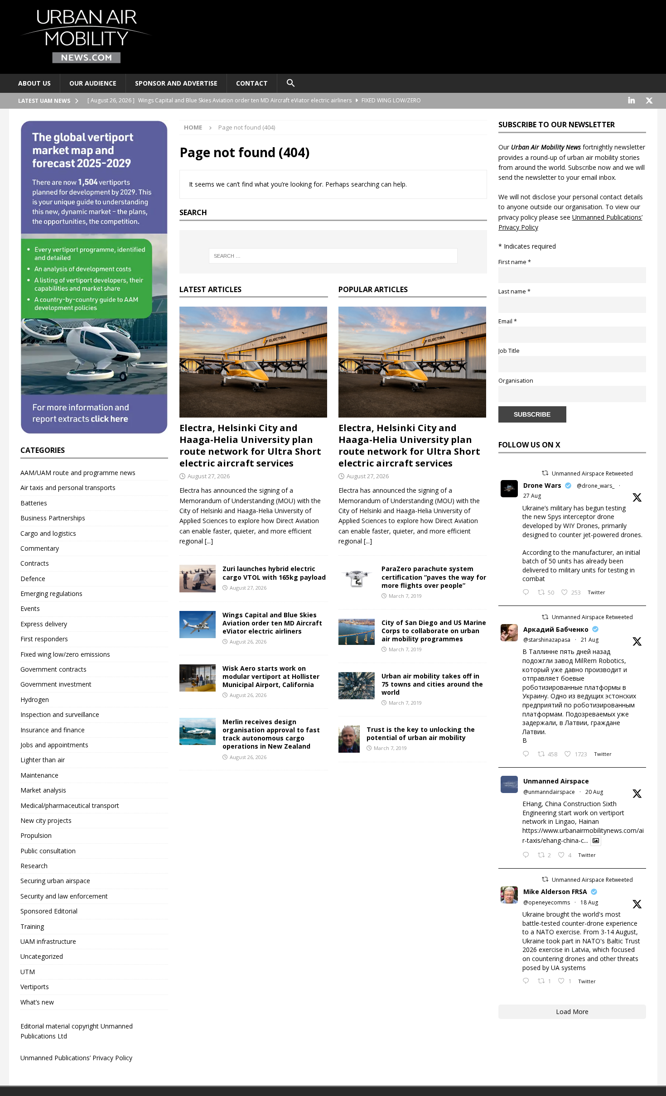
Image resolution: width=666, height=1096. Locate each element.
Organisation (515, 381)
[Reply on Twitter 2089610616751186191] (528, 981)
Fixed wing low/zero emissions (65, 654)
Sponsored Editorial (48, 911)
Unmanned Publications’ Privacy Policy (76, 1057)
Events (30, 608)
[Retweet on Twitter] (545, 473)
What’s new (37, 1002)
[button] (290, 83)
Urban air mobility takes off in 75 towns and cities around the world (432, 684)
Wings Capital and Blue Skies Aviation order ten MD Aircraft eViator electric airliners (272, 622)
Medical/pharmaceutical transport (69, 805)
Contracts (34, 563)
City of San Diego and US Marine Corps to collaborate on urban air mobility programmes (433, 630)
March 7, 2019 (405, 595)
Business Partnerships (52, 518)
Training (32, 926)
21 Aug (589, 640)
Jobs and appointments (54, 744)
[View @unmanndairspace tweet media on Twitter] (595, 840)
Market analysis (43, 790)
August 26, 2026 (248, 641)
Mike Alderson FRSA (555, 891)
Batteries (33, 503)
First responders (44, 639)
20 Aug (594, 792)
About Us (34, 83)
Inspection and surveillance (59, 714)
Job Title (509, 351)
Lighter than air (42, 759)
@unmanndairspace (549, 792)
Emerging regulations (51, 593)
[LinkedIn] (632, 101)
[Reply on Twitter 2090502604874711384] (528, 855)
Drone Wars (542, 485)
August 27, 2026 (209, 476)
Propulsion (36, 835)
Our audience (92, 83)
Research (34, 865)
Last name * (514, 291)
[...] (209, 541)
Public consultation (48, 850)
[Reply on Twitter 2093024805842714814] (528, 593)
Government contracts (53, 669)
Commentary (39, 548)
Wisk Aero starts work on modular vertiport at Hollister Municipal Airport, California (270, 676)
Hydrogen (34, 699)
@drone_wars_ (595, 486)
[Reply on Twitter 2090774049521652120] (528, 754)
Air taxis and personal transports (68, 487)
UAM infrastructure (48, 941)
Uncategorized (41, 956)
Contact (252, 83)
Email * (507, 321)
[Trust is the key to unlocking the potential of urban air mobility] (349, 739)
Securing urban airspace (55, 880)
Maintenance (39, 775)
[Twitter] (649, 101)
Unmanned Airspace (556, 781)
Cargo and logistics (48, 533)
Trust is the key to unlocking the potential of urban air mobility (421, 733)
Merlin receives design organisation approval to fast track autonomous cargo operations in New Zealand (271, 734)
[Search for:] (333, 256)
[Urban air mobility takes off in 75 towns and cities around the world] (356, 685)
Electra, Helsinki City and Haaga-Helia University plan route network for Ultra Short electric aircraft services (250, 445)
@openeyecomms (546, 902)
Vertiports (34, 986)
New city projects (46, 820)
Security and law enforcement (64, 896)
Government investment (56, 684)
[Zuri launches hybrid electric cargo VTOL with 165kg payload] (197, 578)
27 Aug (532, 496)
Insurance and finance (52, 730)
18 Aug (589, 902)
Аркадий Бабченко (556, 629)
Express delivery (43, 624)
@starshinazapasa (546, 640)
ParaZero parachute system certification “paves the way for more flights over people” (433, 576)
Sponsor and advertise (176, 83)
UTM (27, 971)
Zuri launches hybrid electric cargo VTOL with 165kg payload (274, 572)
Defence (32, 578)
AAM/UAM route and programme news (77, 472)
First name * (514, 262)
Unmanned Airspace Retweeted (592, 473)
